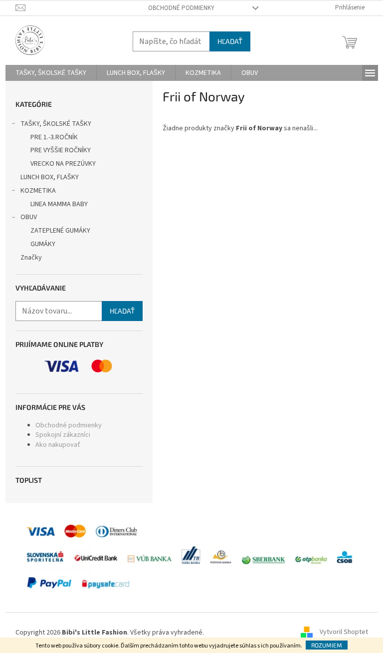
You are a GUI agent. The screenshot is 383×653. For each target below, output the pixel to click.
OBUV (28, 217)
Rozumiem (326, 645)
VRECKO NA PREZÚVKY (63, 164)
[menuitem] (50, 73)
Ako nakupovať (57, 445)
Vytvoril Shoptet (344, 633)
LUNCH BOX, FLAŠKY (49, 177)
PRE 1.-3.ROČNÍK (54, 137)
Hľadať (229, 41)
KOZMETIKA (38, 191)
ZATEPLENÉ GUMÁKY (60, 231)
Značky (31, 258)
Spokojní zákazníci (62, 435)
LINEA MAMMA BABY (59, 204)
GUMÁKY (42, 244)
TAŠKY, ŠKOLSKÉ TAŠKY (55, 124)
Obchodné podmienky (181, 7)
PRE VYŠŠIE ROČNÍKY (60, 150)
